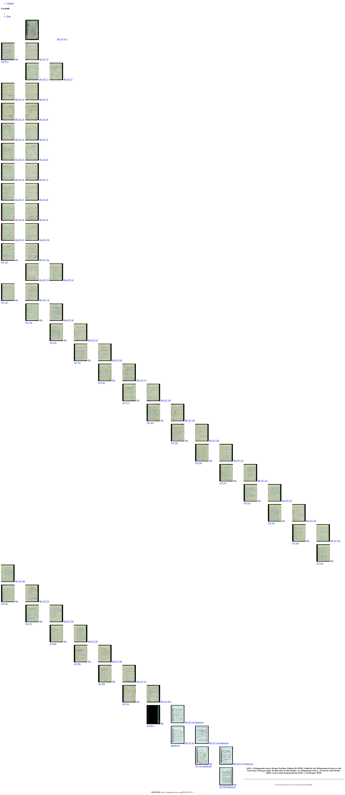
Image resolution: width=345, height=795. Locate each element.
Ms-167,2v (19, 99)
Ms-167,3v (19, 119)
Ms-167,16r (117, 360)
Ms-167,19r (190, 420)
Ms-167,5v (19, 159)
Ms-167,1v (44, 79)
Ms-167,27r (44, 601)
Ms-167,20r (214, 440)
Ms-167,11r (44, 260)
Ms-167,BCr (166, 701)
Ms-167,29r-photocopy (228, 785)
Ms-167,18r (166, 400)
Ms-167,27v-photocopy (243, 764)
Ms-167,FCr (62, 39)
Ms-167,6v (19, 180)
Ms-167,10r (44, 240)
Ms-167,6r (43, 159)
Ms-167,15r (93, 340)
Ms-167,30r (117, 661)
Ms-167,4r (43, 119)
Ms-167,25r (335, 541)
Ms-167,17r (141, 380)
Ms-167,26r (20, 581)
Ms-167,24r (311, 521)
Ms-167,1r (43, 59)
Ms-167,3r (43, 99)
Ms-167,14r (69, 320)
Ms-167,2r (68, 79)
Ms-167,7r (43, 180)
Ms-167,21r (238, 460)
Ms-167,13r (44, 300)
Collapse (10, 3)
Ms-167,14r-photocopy (219, 743)
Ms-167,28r (69, 621)
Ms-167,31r (141, 681)
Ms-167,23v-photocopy (204, 765)
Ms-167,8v (19, 220)
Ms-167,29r (93, 641)
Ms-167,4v (19, 139)
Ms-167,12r (69, 280)
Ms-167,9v (19, 240)
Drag (8, 16)
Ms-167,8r (43, 200)
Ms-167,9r (43, 220)
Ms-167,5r (43, 139)
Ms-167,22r (263, 481)
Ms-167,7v (19, 200)
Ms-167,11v (44, 280)
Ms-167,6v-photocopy (194, 722)
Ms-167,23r (287, 501)
